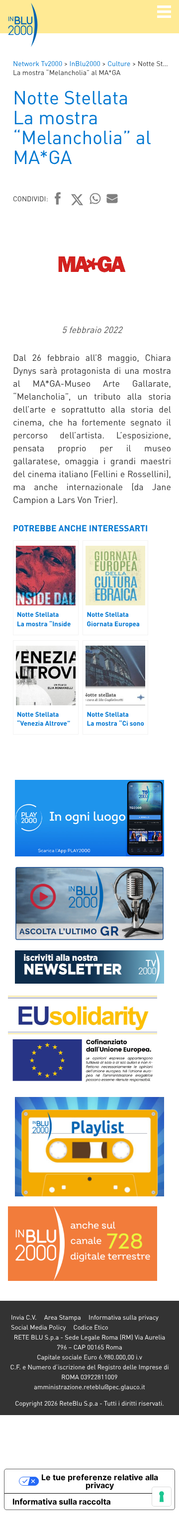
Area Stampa (62, 1317)
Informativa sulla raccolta (61, 1502)
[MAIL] (112, 198)
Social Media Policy (38, 1327)
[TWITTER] (77, 199)
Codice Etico (90, 1327)
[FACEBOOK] (58, 199)
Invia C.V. (23, 1317)
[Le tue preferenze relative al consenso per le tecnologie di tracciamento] (161, 1496)
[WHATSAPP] (95, 198)
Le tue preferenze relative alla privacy (99, 1481)
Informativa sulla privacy (124, 1317)
